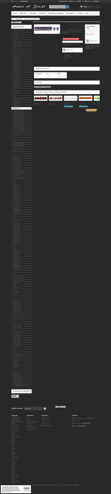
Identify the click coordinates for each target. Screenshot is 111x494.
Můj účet (44, 415)
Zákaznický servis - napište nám (66, 1)
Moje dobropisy (45, 419)
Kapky (14, 248)
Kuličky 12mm (17, 75)
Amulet (14, 150)
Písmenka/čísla (17, 133)
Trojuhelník (15, 320)
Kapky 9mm (16, 257)
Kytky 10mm (17, 192)
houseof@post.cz (82, 426)
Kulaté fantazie (17, 92)
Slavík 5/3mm (17, 106)
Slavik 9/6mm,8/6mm (18, 99)
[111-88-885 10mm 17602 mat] (55, 98)
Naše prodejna (29, 423)
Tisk (66, 59)
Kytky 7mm (16, 187)
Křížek (15, 50)
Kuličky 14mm (17, 78)
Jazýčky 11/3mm (18, 324)
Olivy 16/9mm (17, 334)
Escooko (15, 154)
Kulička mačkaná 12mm (19, 127)
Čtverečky (15, 271)
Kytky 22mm (17, 208)
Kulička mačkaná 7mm (19, 120)
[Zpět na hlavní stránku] (12, 19)
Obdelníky (15, 313)
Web (86, 13)
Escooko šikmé (17, 168)
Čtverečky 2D (17, 287)
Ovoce (14, 215)
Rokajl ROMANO (16, 140)
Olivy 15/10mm (17, 336)
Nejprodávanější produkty (32, 421)
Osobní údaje (45, 423)
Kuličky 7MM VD (17, 380)
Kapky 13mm (17, 259)
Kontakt (23, 13)
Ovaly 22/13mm (17, 308)
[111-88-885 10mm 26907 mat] (40, 98)
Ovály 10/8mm (17, 304)
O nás (15, 13)
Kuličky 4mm (17, 61)
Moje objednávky (45, 417)
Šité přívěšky (17, 364)
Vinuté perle (15, 138)
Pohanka (15, 348)
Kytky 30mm (17, 213)
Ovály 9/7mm (17, 301)
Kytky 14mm (17, 196)
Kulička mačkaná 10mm (19, 124)
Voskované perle (16, 136)
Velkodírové (15, 273)
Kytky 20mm (17, 206)
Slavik (15, 96)
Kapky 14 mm (17, 262)
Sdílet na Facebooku (68, 57)
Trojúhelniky (16, 292)
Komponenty (16, 352)
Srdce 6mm (16, 220)
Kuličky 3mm (17, 59)
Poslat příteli (68, 54)
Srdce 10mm (17, 224)
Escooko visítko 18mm (19, 178)
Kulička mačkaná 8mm (19, 122)
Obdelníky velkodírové (19, 280)
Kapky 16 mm (17, 264)
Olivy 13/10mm (17, 338)
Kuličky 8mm (17, 71)
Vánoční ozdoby (16, 350)
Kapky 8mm (16, 255)
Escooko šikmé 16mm (19, 173)
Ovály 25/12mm (17, 311)
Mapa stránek (29, 429)
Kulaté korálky (16, 371)
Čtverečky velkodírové (19, 276)
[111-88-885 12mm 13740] (85, 98)
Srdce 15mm (17, 231)
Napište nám (29, 425)
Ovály (14, 299)
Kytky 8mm (16, 189)
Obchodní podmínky (56, 13)
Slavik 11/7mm (17, 101)
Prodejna (32, 13)
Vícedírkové (15, 285)
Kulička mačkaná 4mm (19, 113)
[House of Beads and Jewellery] (29, 6)
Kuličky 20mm (17, 87)
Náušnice (16, 36)
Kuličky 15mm (17, 80)
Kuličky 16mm (17, 82)
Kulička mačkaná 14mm (19, 129)
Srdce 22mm (17, 241)
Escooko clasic (17, 157)
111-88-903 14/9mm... (25, 395)
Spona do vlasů (17, 40)
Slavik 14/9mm (17, 103)
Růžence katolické (18, 43)
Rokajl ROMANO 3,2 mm (19, 143)
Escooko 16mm (17, 161)
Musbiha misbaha (18, 45)
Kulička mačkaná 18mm (19, 131)
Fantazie (15, 315)
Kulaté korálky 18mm (18, 385)
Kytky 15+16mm (17, 199)
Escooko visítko (17, 175)
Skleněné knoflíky (17, 152)
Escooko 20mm (17, 166)
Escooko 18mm (17, 164)
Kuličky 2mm (17, 57)
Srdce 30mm (17, 243)
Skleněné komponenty (19, 355)
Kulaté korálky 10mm (18, 378)
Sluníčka (16, 89)
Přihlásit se (96, 1)
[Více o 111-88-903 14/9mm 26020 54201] (15, 396)
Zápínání (16, 366)
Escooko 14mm (17, 159)
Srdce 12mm (17, 229)
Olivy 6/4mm (17, 345)
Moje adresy (44, 421)
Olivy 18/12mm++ (18, 331)
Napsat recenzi (69, 49)
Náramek (16, 38)
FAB (15, 94)
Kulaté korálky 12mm (18, 383)
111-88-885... (37, 102)
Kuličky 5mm (17, 64)
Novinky (28, 419)
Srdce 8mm (16, 222)
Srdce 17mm (17, 236)
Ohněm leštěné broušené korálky (20, 52)
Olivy (14, 329)
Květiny (15, 362)
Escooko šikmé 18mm (19, 171)
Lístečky (15, 245)
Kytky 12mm (17, 194)
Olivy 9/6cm (16, 343)
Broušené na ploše (17, 47)
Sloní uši (15, 369)
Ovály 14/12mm (17, 306)
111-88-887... (97, 102)
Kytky (14, 182)
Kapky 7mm (16, 252)
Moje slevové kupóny (46, 425)
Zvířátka (14, 180)
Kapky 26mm (17, 269)
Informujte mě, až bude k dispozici (70, 44)
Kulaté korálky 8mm (18, 376)
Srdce (14, 217)
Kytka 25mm (17, 210)
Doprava (42, 13)
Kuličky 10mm (17, 73)
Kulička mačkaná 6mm (19, 117)
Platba (79, 13)
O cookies (27, 491)
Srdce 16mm (17, 234)
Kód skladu (65, 29)
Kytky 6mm (16, 185)
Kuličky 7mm (17, 68)
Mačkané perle (16, 108)
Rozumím (26, 488)
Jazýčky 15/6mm (18, 327)
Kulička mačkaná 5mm (19, 115)
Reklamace (70, 13)
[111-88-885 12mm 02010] (70, 98)
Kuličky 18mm (17, 85)
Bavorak (16, 283)
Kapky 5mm (16, 250)
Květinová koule (17, 359)
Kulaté (15, 54)
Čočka (15, 294)
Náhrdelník (16, 33)
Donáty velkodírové (18, 278)
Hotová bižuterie (16, 31)
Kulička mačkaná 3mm (19, 110)
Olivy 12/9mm (17, 341)
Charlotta (15, 147)
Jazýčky (14, 322)
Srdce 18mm (17, 238)
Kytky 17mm (17, 201)
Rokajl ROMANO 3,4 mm (19, 145)
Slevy (27, 417)
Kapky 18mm (17, 266)
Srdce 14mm (17, 227)
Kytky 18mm (17, 203)
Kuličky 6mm (17, 66)
